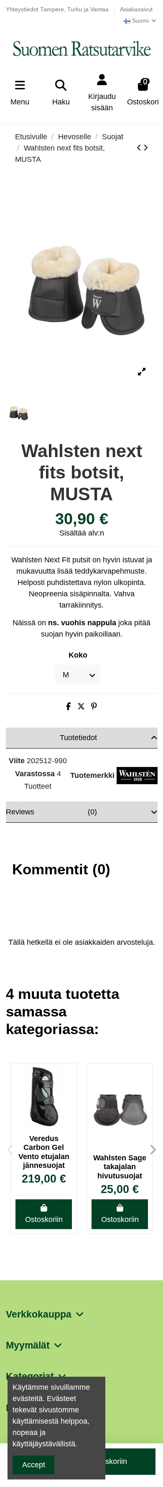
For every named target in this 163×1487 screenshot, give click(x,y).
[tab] (82, 738)
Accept (33, 1465)
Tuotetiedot (78, 737)
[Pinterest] (94, 706)
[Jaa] (68, 706)
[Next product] (145, 148)
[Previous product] (140, 148)
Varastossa (35, 773)
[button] (10, 1150)
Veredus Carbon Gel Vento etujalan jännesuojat (43, 1152)
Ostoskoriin (44, 1219)
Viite (17, 760)
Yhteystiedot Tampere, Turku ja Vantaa (58, 9)
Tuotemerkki (92, 775)
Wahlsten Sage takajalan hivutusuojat (119, 1167)
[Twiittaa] (81, 706)
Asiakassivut (136, 9)
